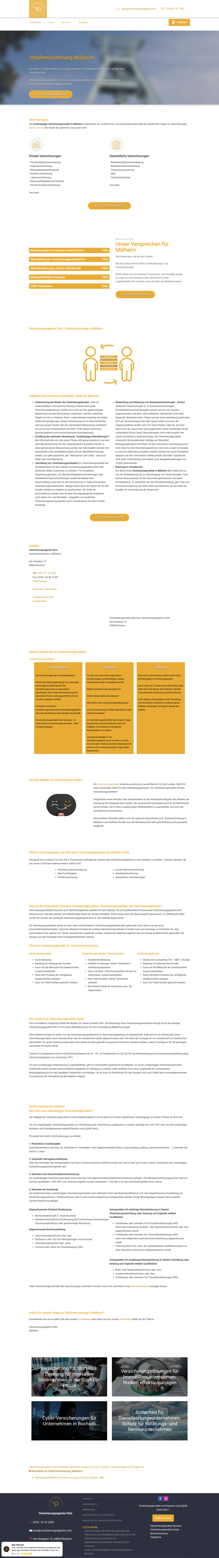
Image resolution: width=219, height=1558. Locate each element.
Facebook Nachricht (43, 597)
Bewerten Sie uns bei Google (99, 1515)
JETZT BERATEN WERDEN (50, 94)
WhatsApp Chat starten (45, 589)
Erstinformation (163, 1518)
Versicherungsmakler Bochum (166, 1525)
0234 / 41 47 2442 (46, 573)
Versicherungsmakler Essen (164, 1529)
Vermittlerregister (140, 1286)
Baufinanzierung (159, 1533)
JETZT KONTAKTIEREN (135, 294)
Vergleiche (155, 1537)
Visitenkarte (125, 1319)
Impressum (89, 1510)
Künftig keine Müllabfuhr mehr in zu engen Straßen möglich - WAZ (70, 1477)
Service (66, 22)
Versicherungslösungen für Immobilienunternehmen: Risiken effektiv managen (107, 1542)
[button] (179, 22)
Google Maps (40, 601)
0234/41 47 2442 (175, 8)
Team (51, 22)
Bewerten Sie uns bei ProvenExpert (103, 1520)
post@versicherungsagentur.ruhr (139, 8)
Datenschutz (90, 1504)
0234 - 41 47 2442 (43, 1522)
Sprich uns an (36, 127)
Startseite (35, 22)
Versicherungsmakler (108, 784)
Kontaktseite (84, 1319)
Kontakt (83, 22)
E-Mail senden (40, 581)
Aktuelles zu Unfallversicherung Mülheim (57, 1471)
